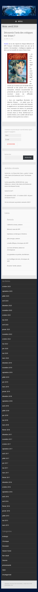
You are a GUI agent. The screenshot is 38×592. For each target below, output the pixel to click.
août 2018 (5, 406)
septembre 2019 (7, 372)
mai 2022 (5, 344)
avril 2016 (5, 501)
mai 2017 (5, 468)
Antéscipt (5, 536)
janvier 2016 (6, 511)
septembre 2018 (7, 401)
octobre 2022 (6, 339)
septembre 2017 (7, 449)
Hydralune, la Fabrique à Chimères (17, 234)
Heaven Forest (6, 551)
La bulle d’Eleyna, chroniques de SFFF (17, 243)
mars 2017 (5, 472)
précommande (6, 565)
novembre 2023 (7, 310)
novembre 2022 (7, 334)
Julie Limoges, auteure (13, 238)
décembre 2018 (7, 396)
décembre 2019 (7, 363)
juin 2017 (5, 463)
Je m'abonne (11, 144)
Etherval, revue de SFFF (13, 229)
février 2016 (6, 506)
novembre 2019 (7, 367)
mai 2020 (5, 353)
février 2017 (6, 477)
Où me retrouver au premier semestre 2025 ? (18, 202)
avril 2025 (5, 301)
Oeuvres (4, 560)
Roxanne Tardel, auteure (14, 266)
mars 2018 (5, 425)
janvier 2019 (6, 391)
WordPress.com (9, 585)
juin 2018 (5, 415)
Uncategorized (6, 574)
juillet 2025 (5, 296)
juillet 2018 (5, 410)
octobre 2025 (6, 286)
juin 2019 (5, 382)
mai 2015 (5, 520)
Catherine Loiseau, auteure (14, 224)
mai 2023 (5, 320)
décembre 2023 (7, 305)
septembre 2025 (7, 291)
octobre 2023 (6, 315)
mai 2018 (5, 420)
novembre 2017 (7, 439)
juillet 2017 (5, 458)
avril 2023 (5, 324)
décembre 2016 (7, 482)
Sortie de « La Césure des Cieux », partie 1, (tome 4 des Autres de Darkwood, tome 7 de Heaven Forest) (19, 175)
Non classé (5, 555)
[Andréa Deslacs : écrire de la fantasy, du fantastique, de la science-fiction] (19, 15)
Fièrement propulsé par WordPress (13, 583)
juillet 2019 (5, 377)
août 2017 (5, 453)
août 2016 (5, 496)
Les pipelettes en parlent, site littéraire (18, 254)
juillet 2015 (5, 516)
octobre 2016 (6, 487)
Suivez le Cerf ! (9, 191)
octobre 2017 (6, 444)
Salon (4, 570)
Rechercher (8, 154)
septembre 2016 (7, 492)
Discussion (5, 546)
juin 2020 (5, 348)
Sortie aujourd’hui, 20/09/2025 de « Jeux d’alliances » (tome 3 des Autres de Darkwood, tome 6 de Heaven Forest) (18, 184)
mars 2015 (5, 525)
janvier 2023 (6, 329)
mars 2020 (5, 358)
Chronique (5, 541)
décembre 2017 (7, 434)
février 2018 (6, 430)
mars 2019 (5, 387)
